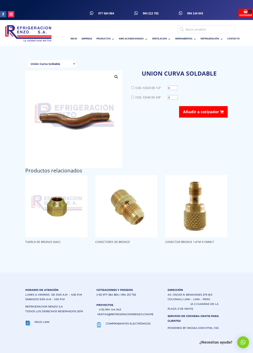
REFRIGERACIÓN (210, 38)
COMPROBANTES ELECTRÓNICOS (128, 323)
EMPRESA (87, 38)
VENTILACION (159, 38)
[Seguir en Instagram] (11, 14)
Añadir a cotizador (201, 111)
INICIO (74, 38)
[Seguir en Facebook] (3, 14)
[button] (116, 76)
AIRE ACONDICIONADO (131, 38)
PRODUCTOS (103, 38)
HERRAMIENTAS (183, 38)
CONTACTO (233, 38)
